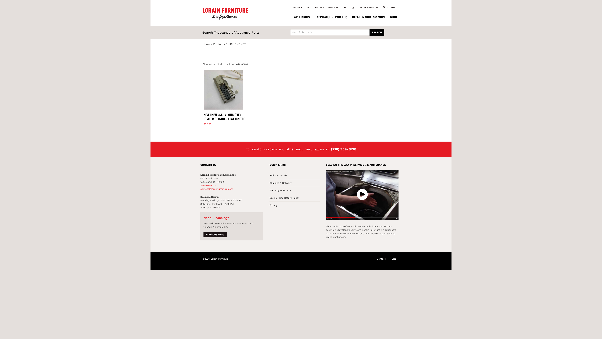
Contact (381, 259)
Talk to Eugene (315, 7)
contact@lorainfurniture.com (216, 189)
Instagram (353, 7)
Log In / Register (368, 7)
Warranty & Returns (280, 190)
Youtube (345, 7)
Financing (333, 7)
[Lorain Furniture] (225, 13)
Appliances (302, 17)
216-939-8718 (208, 185)
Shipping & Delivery (280, 183)
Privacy (273, 205)
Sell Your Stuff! (278, 175)
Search (377, 32)
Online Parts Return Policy (284, 197)
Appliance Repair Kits (332, 17)
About (296, 7)
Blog (393, 17)
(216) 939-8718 (343, 149)
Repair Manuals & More (368, 17)
